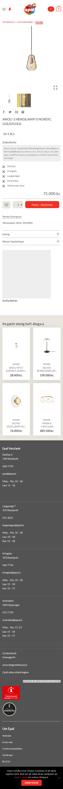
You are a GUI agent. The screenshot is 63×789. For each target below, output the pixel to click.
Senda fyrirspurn (12, 216)
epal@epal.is (33, 154)
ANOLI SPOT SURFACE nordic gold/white (16, 369)
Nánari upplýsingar (13, 241)
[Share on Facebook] (5, 112)
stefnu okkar (21, 777)
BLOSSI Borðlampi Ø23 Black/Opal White (47, 369)
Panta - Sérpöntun (42, 204)
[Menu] (4, 8)
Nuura (39, 22)
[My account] (9, 9)
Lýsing (6, 234)
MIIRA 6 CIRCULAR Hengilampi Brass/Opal (46, 425)
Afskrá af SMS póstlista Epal (42, 681)
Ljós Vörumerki (25, 22)
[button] (55, 60)
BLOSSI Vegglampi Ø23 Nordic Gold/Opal (16, 425)
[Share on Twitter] (12, 112)
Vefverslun (8, 22)
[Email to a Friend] (18, 112)
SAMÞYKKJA (31, 783)
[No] (59, 778)
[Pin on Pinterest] (24, 112)
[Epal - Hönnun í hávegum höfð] (30, 9)
